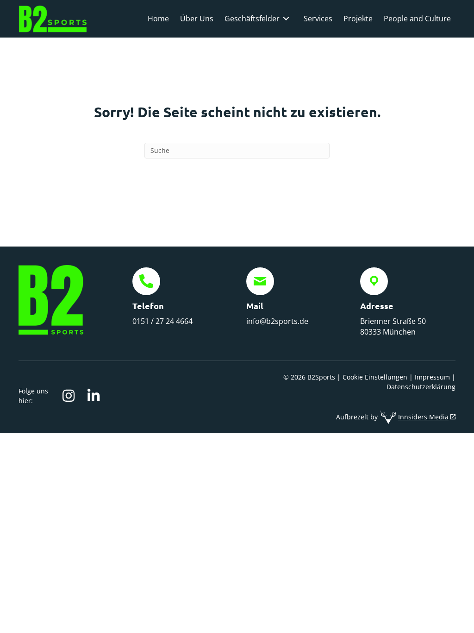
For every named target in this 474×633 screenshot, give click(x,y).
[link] (158, 19)
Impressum (432, 377)
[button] (68, 396)
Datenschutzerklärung (421, 386)
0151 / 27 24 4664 (162, 321)
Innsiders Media (423, 416)
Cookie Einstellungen (375, 377)
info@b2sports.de (277, 321)
